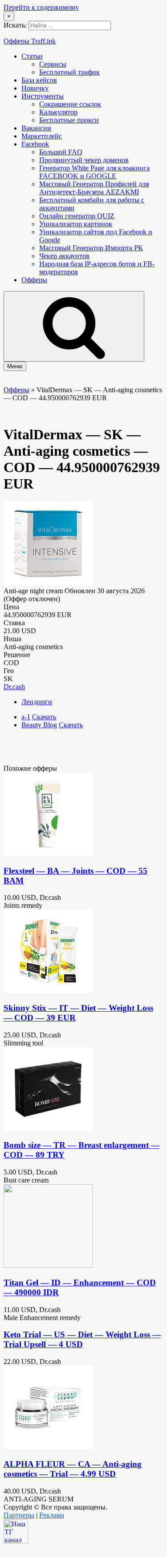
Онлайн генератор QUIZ (76, 216)
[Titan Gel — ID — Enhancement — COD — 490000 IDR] (48, 1265)
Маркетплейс (41, 136)
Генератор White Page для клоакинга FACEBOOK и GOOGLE (94, 172)
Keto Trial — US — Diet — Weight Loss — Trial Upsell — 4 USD (82, 1339)
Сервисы (52, 64)
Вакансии (36, 128)
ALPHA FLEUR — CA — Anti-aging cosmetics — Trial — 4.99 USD (73, 1468)
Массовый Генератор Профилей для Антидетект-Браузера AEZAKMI (94, 188)
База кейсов (39, 80)
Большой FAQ (60, 152)
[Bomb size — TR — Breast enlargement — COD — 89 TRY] (48, 1128)
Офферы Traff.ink (30, 41)
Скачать (44, 717)
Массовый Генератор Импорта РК (91, 248)
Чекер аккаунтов (64, 256)
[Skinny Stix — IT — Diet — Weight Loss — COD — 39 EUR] (48, 990)
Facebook (35, 144)
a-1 (25, 717)
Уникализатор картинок (75, 224)
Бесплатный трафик (69, 72)
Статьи (32, 56)
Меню (15, 366)
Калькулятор (58, 112)
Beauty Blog (39, 725)
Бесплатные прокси (69, 120)
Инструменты (42, 96)
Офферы (34, 280)
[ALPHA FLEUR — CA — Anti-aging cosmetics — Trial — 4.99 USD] (48, 1447)
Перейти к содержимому (41, 7)
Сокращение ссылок (70, 104)
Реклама (51, 1515)
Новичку (35, 88)
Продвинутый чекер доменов (84, 160)
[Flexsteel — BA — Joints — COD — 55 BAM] (48, 853)
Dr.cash (14, 686)
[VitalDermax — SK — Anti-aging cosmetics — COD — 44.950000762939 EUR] (48, 583)
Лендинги (36, 702)
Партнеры (19, 1515)
